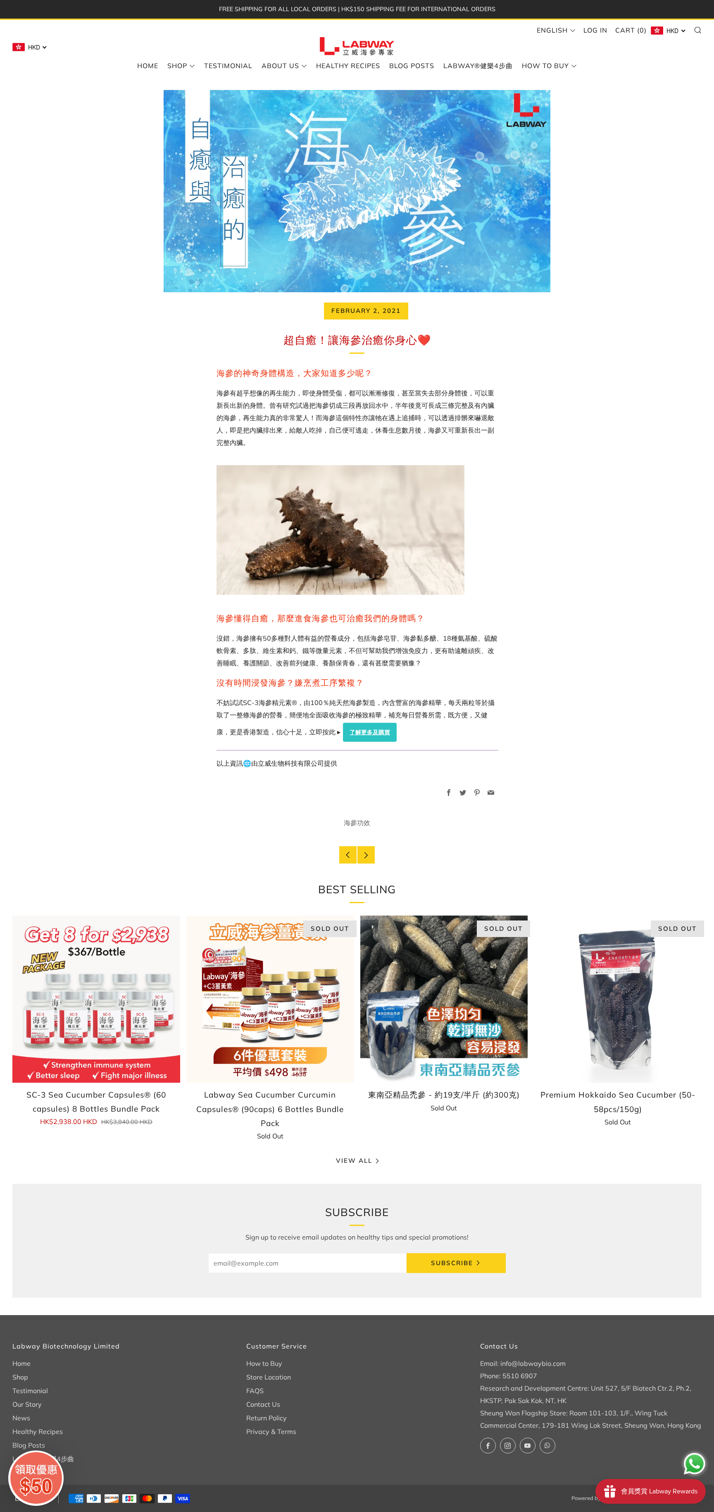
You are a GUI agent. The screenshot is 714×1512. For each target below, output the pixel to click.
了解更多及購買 (370, 732)
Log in (595, 30)
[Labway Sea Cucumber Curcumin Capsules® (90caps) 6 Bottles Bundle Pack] (270, 999)
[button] (36, 1478)
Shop (177, 66)
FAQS (255, 1391)
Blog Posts (411, 66)
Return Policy (266, 1418)
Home (147, 66)
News (21, 1418)
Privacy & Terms (271, 1431)
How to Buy (545, 66)
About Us (280, 66)
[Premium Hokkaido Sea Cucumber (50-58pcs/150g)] (618, 999)
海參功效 (357, 823)
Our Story (27, 1404)
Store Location (268, 1377)
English (552, 30)
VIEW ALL (354, 1160)
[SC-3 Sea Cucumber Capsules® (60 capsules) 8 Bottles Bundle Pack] (96, 999)
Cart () (631, 30)
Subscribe (452, 1263)
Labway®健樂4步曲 (478, 66)
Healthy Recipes (348, 66)
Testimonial (228, 66)
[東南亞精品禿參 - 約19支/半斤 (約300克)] (444, 999)
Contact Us (263, 1404)
